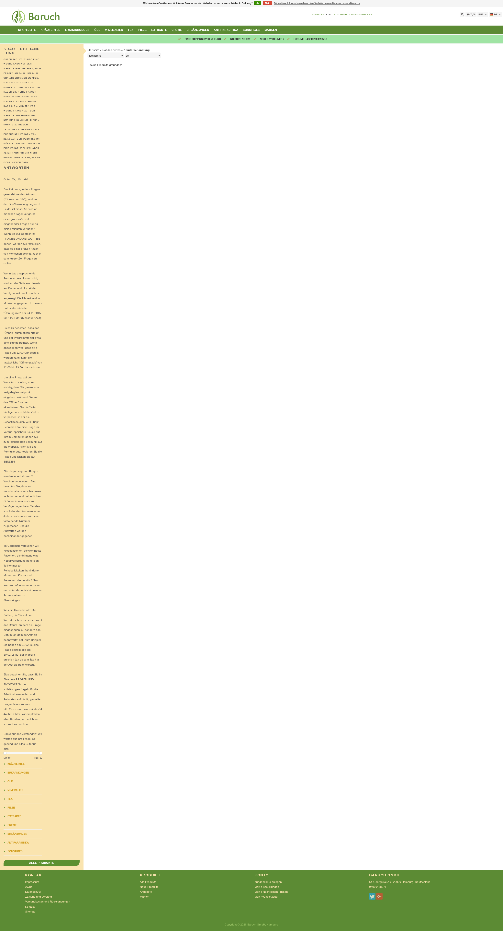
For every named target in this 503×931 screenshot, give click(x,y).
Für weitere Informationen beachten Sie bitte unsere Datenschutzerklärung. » (317, 3)
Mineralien (114, 29)
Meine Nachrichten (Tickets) (271, 891)
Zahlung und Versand (38, 896)
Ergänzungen (198, 29)
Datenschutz (33, 891)
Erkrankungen (77, 29)
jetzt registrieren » (346, 14)
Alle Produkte (41, 862)
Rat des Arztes (111, 50)
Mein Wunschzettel (266, 896)
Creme (177, 29)
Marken (270, 29)
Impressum (32, 881)
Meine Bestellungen (266, 886)
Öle (97, 29)
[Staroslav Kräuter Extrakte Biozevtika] (63, 18)
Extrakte (159, 29)
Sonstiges (251, 29)
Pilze (142, 29)
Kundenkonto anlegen (268, 881)
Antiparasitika (226, 29)
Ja (257, 3)
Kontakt (30, 906)
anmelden (318, 14)
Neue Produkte (149, 886)
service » (366, 14)
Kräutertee (50, 29)
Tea (131, 29)
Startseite (27, 29)
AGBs (28, 886)
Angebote (146, 891)
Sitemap (30, 911)
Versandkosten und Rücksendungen (47, 901)
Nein (267, 3)
